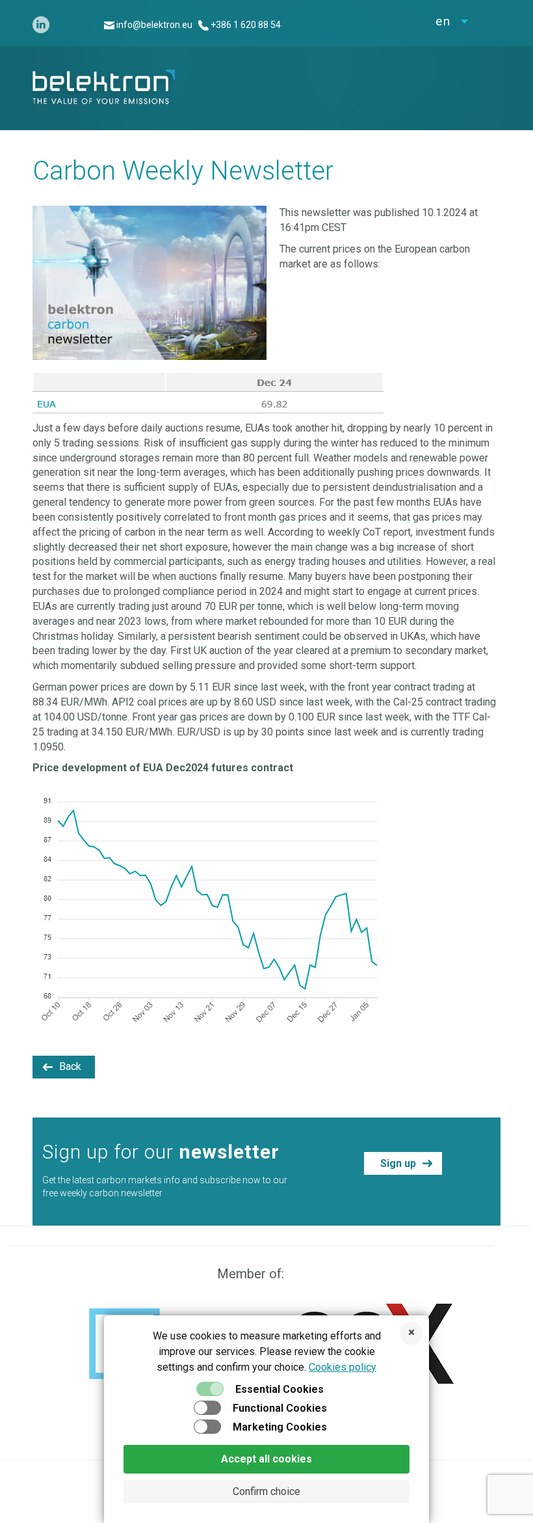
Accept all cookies (266, 1459)
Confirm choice (266, 1491)
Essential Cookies (279, 1389)
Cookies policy (342, 1367)
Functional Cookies (280, 1408)
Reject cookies (411, 1333)
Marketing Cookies (280, 1427)
